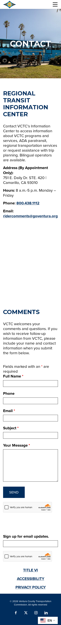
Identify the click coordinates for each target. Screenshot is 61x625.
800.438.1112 (27, 203)
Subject (11, 428)
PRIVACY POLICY (30, 587)
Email (9, 410)
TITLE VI (30, 570)
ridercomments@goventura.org (30, 216)
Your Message (16, 445)
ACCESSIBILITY (30, 578)
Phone (8, 393)
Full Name (13, 376)
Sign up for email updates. (26, 536)
